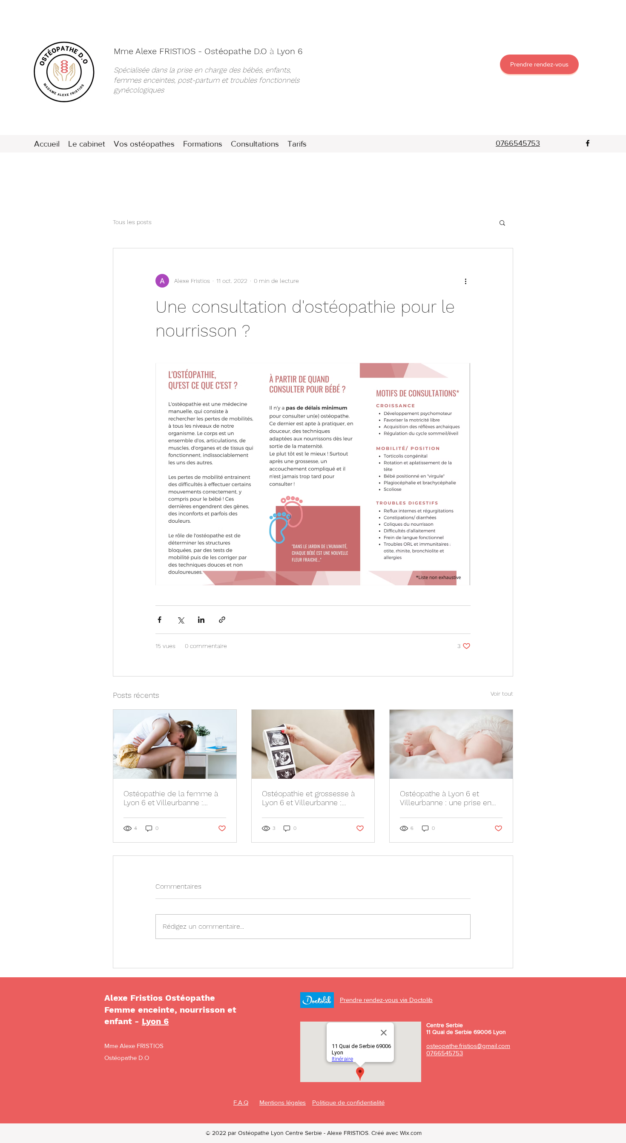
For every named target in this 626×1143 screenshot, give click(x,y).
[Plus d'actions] (465, 281)
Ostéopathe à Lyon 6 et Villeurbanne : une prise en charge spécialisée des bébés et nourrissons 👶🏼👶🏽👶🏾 (446, 798)
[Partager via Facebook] (159, 620)
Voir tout (502, 693)
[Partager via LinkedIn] (201, 620)
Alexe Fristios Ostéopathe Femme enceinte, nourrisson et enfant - (170, 1009)
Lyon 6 (155, 1021)
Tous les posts (132, 222)
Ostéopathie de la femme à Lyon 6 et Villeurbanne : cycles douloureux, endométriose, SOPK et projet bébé (173, 798)
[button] (502, 222)
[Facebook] (587, 143)
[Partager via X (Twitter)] (180, 620)
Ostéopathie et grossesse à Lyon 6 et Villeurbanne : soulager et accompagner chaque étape (308, 798)
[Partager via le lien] (222, 620)
